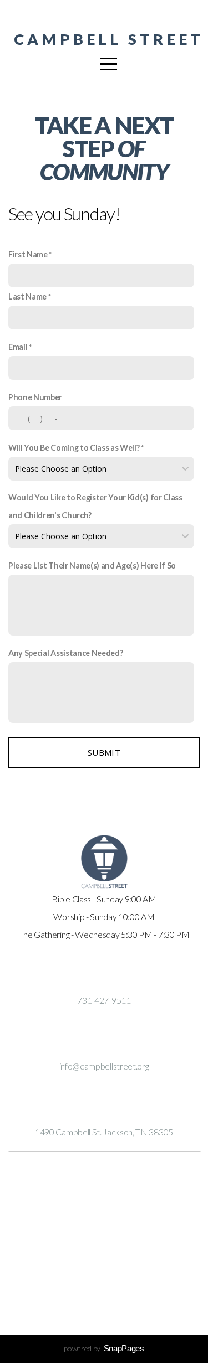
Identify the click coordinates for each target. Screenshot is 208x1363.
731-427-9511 (103, 1000)
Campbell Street (109, 39)
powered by (104, 1348)
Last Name (27, 296)
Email (17, 347)
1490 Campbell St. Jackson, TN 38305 (104, 1132)
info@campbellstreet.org (104, 1066)
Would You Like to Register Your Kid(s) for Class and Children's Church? (95, 506)
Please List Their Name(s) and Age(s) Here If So (92, 565)
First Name (28, 254)
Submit (104, 752)
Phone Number (35, 397)
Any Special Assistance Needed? (65, 653)
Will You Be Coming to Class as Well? (73, 447)
